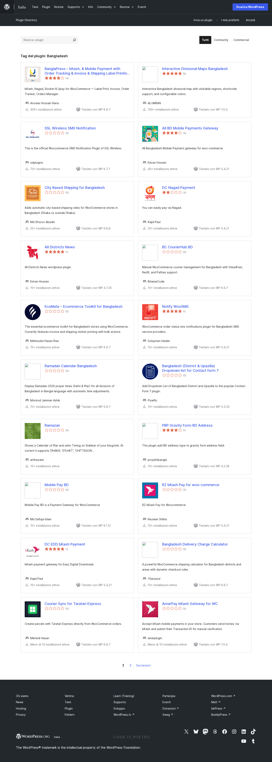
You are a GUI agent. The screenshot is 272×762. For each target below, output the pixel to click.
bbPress (218, 708)
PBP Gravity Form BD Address (187, 425)
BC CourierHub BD (177, 247)
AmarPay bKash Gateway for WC (190, 604)
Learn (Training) (123, 696)
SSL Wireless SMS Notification (70, 128)
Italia (57, 737)
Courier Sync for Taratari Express (73, 604)
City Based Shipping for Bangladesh (75, 187)
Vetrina (69, 696)
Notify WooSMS (175, 306)
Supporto (119, 702)
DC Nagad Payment (178, 187)
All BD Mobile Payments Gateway (190, 128)
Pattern (69, 714)
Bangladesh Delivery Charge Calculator (195, 544)
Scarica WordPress (250, 7)
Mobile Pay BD (57, 485)
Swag (167, 714)
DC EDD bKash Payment (65, 544)
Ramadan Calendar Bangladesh (71, 366)
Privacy (21, 714)
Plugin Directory (26, 20)
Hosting (21, 708)
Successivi (143, 665)
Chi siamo (22, 696)
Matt (216, 702)
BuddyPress (221, 714)
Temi (68, 702)
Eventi (166, 702)
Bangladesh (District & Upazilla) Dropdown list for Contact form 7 (190, 368)
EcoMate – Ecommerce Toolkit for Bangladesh (83, 306)
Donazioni (170, 708)
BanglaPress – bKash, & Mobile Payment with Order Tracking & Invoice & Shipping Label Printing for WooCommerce (87, 71)
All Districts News (60, 247)
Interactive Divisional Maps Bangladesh (195, 69)
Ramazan (52, 425)
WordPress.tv (124, 714)
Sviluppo (119, 708)
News (19, 702)
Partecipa (168, 696)
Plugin (69, 708)
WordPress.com (223, 696)
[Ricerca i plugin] (74, 40)
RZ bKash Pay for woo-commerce (190, 485)
